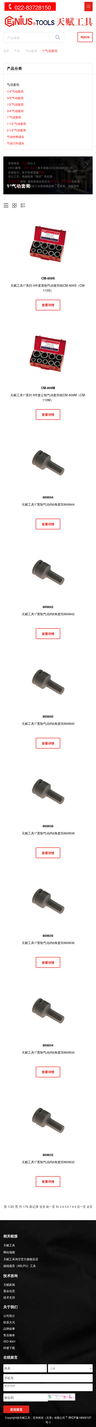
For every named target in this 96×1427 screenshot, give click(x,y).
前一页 (50, 1206)
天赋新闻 (9, 1284)
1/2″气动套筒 (15, 104)
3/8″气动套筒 (15, 98)
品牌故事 (9, 1328)
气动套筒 (31, 51)
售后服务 (9, 1335)
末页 (89, 1206)
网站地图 (9, 1252)
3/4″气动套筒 (15, 111)
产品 (17, 51)
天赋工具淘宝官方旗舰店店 (20, 1259)
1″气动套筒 (14, 117)
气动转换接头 (15, 136)
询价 (85, 37)
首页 (6, 51)
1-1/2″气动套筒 (16, 123)
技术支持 (9, 1297)
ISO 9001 (9, 1341)
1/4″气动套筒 (15, 91)
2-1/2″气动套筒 (16, 130)
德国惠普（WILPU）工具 (19, 1266)
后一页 (81, 1206)
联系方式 (9, 1322)
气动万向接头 (15, 143)
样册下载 (9, 1348)
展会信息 (9, 1291)
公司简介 (9, 1316)
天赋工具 (9, 1245)
